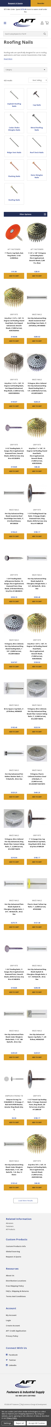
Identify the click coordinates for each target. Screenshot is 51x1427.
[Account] (42, 22)
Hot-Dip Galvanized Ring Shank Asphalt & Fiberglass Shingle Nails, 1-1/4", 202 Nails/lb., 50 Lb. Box (37, 584)
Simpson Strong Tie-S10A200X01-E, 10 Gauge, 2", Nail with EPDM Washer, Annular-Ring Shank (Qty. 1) (14, 1105)
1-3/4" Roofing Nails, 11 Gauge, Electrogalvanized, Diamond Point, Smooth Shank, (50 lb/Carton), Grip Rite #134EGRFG (14, 974)
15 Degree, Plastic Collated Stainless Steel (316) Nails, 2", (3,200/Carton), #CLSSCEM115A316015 (37, 779)
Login (8, 1320)
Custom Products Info (16, 1246)
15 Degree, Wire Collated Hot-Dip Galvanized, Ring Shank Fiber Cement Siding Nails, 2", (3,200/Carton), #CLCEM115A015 (14, 844)
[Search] (45, 33)
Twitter (12, 1360)
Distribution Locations (16, 1280)
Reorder (40, 3)
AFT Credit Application (16, 1331)
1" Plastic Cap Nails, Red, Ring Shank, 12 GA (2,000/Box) (14, 255)
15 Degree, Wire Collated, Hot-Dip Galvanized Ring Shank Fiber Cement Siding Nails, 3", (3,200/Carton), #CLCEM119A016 (37, 714)
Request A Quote (15, 3)
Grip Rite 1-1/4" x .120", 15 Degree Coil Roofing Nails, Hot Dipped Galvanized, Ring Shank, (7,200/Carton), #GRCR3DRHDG (14, 388)
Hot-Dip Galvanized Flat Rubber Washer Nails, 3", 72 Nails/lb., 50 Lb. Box (14, 776)
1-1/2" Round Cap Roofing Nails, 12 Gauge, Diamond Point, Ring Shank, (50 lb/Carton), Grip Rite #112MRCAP (37, 1105)
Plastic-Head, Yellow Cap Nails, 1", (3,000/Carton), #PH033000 (37, 906)
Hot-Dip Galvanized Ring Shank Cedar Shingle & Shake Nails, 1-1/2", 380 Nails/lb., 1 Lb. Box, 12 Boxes (14, 1170)
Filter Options (25, 214)
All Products (10, 1229)
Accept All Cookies (37, 1423)
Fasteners (10, 1226)
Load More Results (25, 1200)
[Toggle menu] (6, 22)
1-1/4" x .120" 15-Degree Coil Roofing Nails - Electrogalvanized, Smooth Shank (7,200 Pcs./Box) (37, 258)
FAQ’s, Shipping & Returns (17, 1291)
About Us (10, 1275)
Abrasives (9, 1223)
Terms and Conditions (16, 1296)
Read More (8, 59)
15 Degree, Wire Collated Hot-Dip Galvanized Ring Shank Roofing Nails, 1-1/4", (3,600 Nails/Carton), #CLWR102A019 (37, 388)
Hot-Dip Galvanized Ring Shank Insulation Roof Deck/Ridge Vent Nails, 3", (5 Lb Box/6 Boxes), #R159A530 (14, 518)
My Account (11, 1315)
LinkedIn (12, 1365)
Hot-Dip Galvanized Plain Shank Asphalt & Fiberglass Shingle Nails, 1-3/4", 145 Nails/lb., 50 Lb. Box (14, 909)
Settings (7, 1423)
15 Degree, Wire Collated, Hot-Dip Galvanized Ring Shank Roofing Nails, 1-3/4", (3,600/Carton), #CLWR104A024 (14, 649)
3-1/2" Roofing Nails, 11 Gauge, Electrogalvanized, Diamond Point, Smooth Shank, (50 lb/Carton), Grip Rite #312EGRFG (14, 453)
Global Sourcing (13, 1251)
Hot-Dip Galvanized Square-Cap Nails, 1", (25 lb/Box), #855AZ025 (37, 1036)
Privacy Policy (12, 1336)
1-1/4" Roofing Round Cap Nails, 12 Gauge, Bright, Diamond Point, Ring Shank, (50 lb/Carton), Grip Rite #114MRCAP (37, 518)
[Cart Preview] (46, 22)
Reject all (20, 1423)
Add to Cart (14, 276)
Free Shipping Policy (15, 1286)
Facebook (13, 1355)
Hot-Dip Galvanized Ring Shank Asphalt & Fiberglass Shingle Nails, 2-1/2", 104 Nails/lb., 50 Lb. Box (37, 974)
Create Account (13, 1325)
